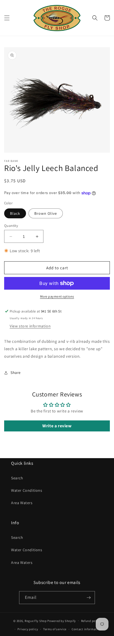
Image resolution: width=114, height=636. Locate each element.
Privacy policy (27, 629)
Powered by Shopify (61, 621)
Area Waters (22, 502)
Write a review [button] (56, 426)
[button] (7, 18)
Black (15, 213)
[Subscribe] (88, 597)
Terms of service (54, 629)
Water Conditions (26, 490)
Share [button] (16, 372)
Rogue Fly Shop (36, 621)
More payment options (57, 296)
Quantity (11, 225)
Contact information (87, 629)
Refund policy (91, 621)
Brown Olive (45, 213)
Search (17, 477)
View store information (30, 326)
